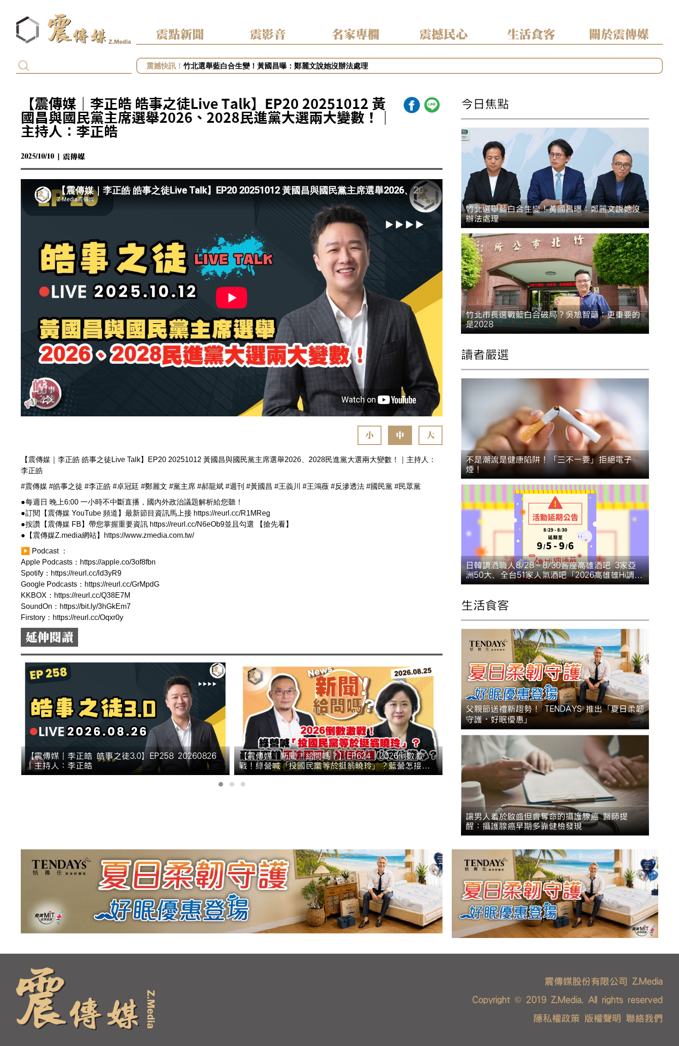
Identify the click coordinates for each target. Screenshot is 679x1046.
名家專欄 (356, 34)
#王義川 (287, 486)
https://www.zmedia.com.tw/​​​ (149, 535)
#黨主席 (182, 486)
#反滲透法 (347, 486)
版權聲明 (602, 1018)
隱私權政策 (557, 1018)
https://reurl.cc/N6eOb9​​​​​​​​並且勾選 (202, 524)
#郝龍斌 (210, 486)
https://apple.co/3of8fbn (118, 562)
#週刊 (234, 486)
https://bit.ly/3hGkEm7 (95, 606)
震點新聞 (180, 34)
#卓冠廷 (126, 486)
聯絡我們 (644, 1018)
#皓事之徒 (66, 486)
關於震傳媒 (619, 34)
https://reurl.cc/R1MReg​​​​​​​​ (232, 513)
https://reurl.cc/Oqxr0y (88, 617)
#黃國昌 (259, 486)
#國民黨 (379, 486)
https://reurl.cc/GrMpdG (122, 584)
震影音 (268, 34)
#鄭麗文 (154, 486)
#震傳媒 (34, 486)
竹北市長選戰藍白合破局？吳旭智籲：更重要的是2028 (273, 66)
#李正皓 (98, 486)
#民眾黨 (407, 486)
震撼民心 (443, 34)
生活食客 (531, 34)
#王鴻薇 (316, 486)
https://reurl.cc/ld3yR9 (86, 573)
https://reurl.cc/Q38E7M (92, 595)
